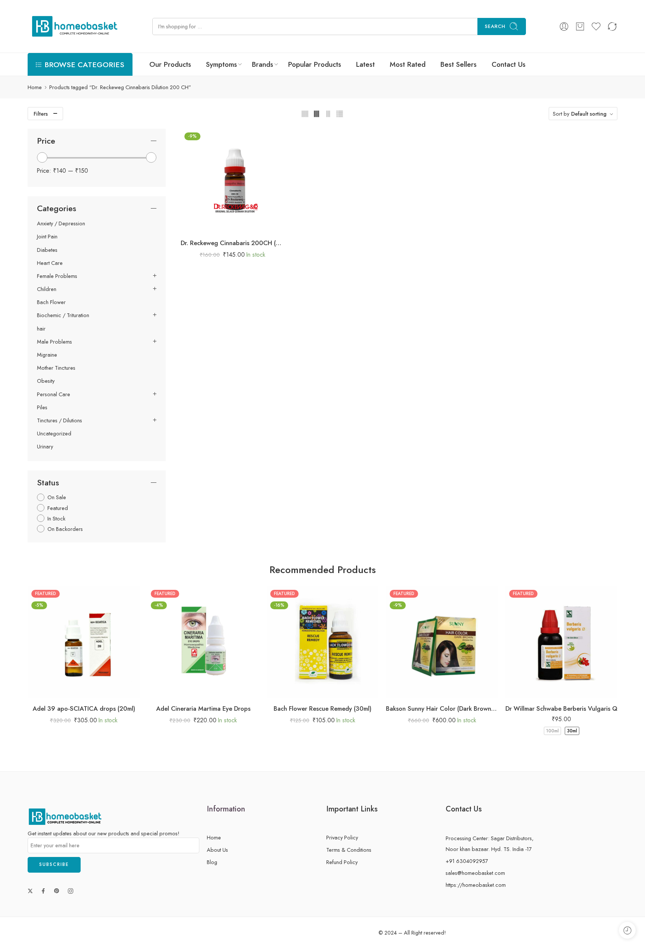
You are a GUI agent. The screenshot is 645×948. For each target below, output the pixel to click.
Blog (212, 862)
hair (41, 328)
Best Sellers (458, 64)
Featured (57, 508)
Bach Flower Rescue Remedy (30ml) (322, 708)
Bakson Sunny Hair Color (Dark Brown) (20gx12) (442, 708)
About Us (217, 850)
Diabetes (47, 250)
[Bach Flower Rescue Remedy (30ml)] (322, 642)
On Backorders (65, 529)
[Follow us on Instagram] (70, 891)
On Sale (56, 497)
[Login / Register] (564, 26)
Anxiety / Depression (61, 223)
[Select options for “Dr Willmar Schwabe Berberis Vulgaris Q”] (539, 690)
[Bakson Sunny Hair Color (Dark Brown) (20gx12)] (442, 642)
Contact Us (509, 64)
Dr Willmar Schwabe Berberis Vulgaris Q (561, 708)
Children (46, 289)
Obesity (45, 381)
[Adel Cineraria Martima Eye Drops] (203, 642)
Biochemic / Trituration (63, 315)
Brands (262, 64)
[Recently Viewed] (627, 930)
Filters (41, 114)
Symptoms (221, 64)
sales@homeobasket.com (475, 873)
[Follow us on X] (30, 891)
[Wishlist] (224, 224)
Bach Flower (51, 302)
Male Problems (54, 341)
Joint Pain (47, 236)
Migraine (47, 355)
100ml (552, 731)
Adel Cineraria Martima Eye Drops (203, 708)
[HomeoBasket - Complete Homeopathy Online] (73, 26)
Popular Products (314, 64)
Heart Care (50, 263)
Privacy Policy (342, 837)
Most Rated (408, 64)
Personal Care (53, 394)
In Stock (56, 518)
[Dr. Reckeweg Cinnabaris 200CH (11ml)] (232, 180)
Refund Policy (342, 862)
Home (35, 87)
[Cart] (580, 26)
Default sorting (589, 114)
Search (495, 26)
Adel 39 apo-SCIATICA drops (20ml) (83, 708)
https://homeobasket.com (476, 885)
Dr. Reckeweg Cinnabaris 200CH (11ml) (232, 242)
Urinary (45, 446)
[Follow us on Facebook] (43, 891)
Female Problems (57, 276)
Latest (365, 64)
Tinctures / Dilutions (59, 420)
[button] (209, 224)
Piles (42, 407)
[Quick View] (239, 224)
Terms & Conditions (348, 850)
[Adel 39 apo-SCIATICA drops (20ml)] (84, 642)
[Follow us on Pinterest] (57, 891)
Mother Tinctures (56, 368)
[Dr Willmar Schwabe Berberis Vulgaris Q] (561, 642)
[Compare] (254, 224)
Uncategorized (54, 433)
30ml (572, 731)
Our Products (170, 64)
